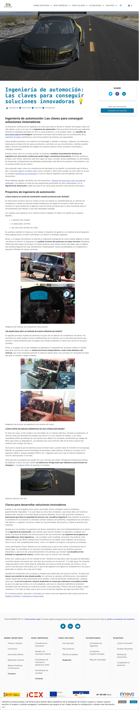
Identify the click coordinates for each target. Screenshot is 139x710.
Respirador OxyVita (16, 660)
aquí (3, 707)
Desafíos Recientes (125, 649)
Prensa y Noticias (15, 643)
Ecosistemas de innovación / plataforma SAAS (42, 662)
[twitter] (111, 94)
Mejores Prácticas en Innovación (15, 666)
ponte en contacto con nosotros (120, 619)
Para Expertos (68, 649)
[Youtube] (77, 626)
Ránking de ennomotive (122, 655)
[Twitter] (63, 626)
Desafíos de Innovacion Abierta (43, 652)
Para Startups (68, 643)
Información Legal (32, 619)
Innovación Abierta (15, 654)
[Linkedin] (70, 626)
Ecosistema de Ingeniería (96, 644)
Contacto (12, 674)
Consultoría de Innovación (41, 644)
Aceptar (133, 702)
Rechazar (122, 702)
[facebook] (117, 94)
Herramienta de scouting (41, 671)
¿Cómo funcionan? (124, 643)
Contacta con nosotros (117, 110)
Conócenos (12, 649)
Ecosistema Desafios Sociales (97, 652)
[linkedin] (124, 94)
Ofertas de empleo (70, 654)
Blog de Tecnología (98, 660)
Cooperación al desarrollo (123, 663)
